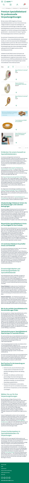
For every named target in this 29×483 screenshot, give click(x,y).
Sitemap (3, 474)
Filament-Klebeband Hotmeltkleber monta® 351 (20, 84)
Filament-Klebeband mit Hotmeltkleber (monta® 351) (12, 168)
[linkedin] (5, 478)
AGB (2, 466)
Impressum (3, 468)
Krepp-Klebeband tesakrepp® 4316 (21, 71)
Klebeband (15, 8)
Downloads (3, 464)
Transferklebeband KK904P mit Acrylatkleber (21, 121)
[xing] (7, 478)
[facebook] (2, 478)
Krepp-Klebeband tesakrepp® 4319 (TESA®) (11, 190)
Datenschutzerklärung (6, 470)
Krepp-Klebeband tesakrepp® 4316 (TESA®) (13, 177)
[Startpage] (13, 1)
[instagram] (9, 478)
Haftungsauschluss (5, 472)
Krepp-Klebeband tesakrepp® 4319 (21, 97)
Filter (2, 67)
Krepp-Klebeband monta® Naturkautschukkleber (20, 134)
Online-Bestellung (9, 452)
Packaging (8, 8)
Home (2, 8)
